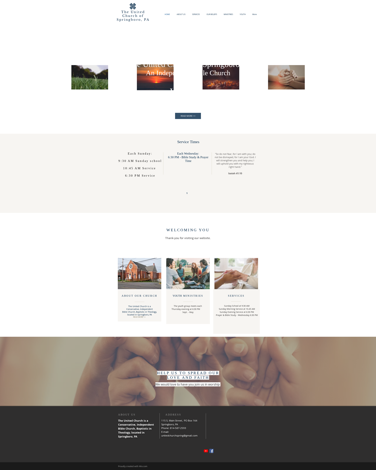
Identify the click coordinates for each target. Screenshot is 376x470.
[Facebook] (211, 451)
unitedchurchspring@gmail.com (179, 435)
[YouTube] (206, 451)
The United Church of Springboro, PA (133, 16)
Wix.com (143, 466)
